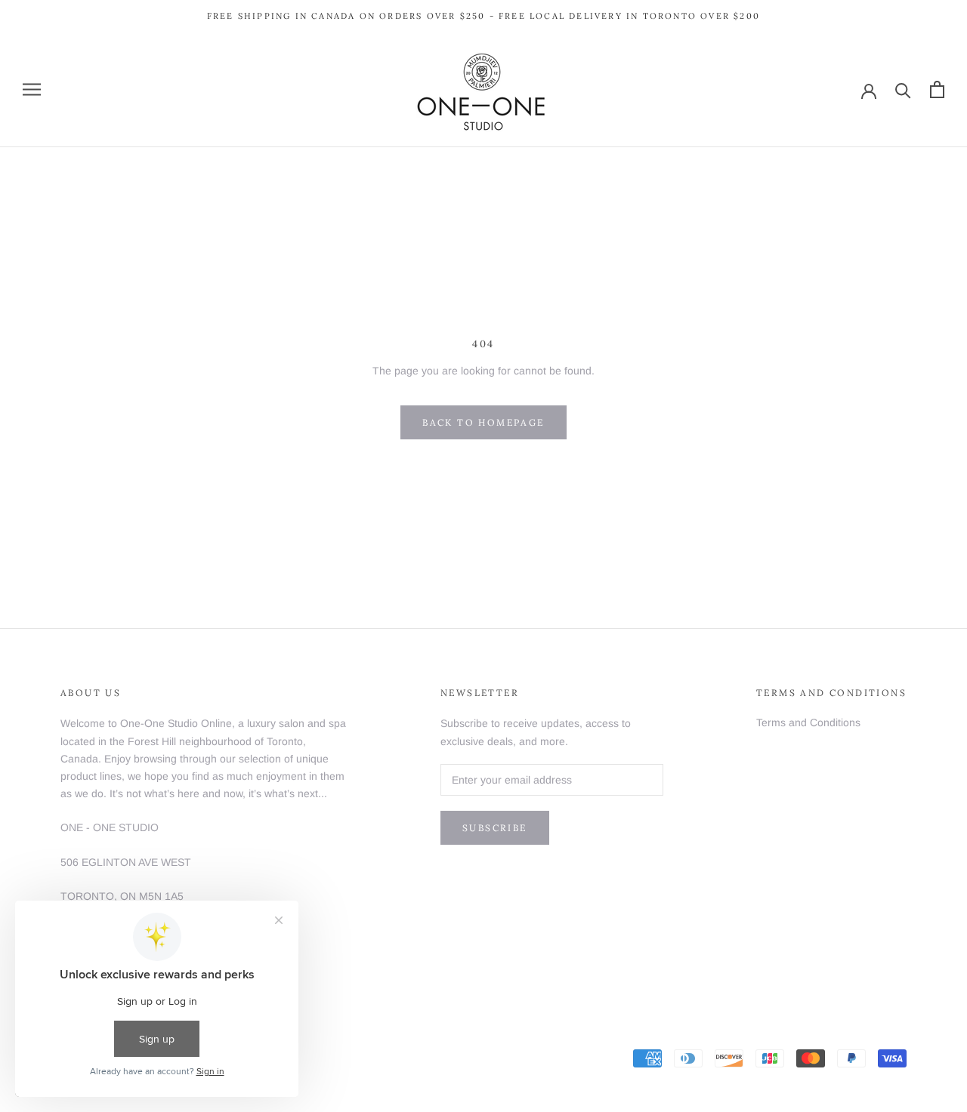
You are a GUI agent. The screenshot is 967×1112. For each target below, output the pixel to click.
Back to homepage (483, 422)
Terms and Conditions (808, 722)
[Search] (903, 89)
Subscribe (494, 827)
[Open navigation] (32, 89)
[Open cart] (937, 89)
